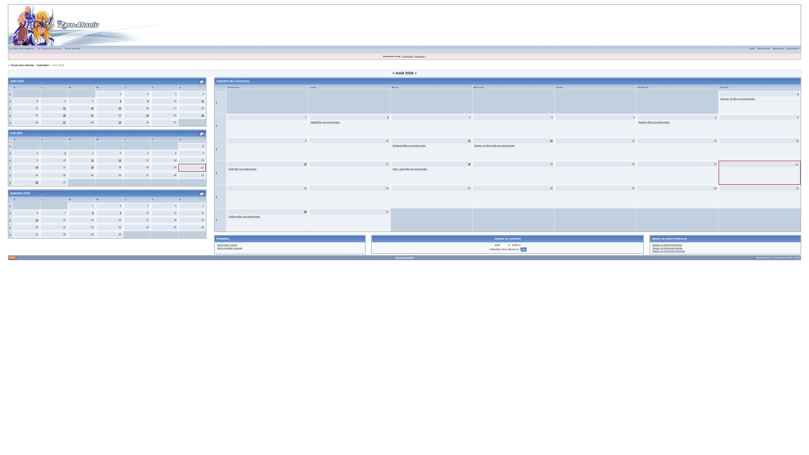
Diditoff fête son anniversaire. (325, 122)
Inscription (420, 56)
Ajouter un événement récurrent (668, 251)
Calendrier (792, 48)
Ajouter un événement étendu (667, 248)
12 (120, 160)
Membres (778, 48)
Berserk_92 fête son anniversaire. (738, 99)
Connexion (407, 56)
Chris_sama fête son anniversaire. (410, 169)
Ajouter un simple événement (667, 245)
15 (120, 108)
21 (92, 115)
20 (64, 115)
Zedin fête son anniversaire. (242, 169)
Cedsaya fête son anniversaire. (244, 216)
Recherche (763, 48)
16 (37, 167)
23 (147, 115)
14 (92, 108)
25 (202, 115)
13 (64, 108)
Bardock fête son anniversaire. (654, 122)
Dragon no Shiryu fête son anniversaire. (494, 145)
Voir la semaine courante (229, 248)
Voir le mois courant (227, 245)
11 (203, 101)
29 (120, 122)
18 (92, 167)
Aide (752, 48)
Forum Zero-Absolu (22, 65)
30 (37, 182)
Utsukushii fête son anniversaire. (409, 145)
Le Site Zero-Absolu (22, 48)
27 (64, 122)
